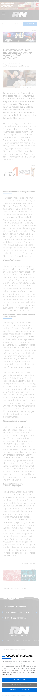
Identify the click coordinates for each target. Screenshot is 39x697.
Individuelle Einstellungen (19, 690)
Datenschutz (15, 695)
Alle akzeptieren (19, 680)
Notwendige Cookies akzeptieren (20, 685)
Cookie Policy (25, 695)
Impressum (5, 695)
